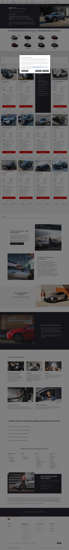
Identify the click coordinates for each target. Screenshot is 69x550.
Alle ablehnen (38, 70)
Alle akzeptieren (45, 70)
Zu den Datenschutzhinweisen (36, 67)
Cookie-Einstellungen (25, 70)
